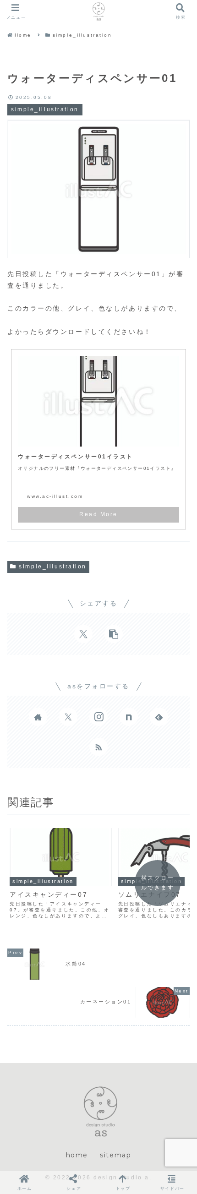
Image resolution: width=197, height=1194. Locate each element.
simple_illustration (53, 566)
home (77, 1155)
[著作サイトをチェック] (38, 717)
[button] (113, 634)
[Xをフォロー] (68, 717)
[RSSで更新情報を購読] (98, 747)
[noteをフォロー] (129, 717)
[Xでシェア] (83, 634)
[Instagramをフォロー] (98, 717)
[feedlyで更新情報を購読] (159, 717)
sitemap (115, 1155)
